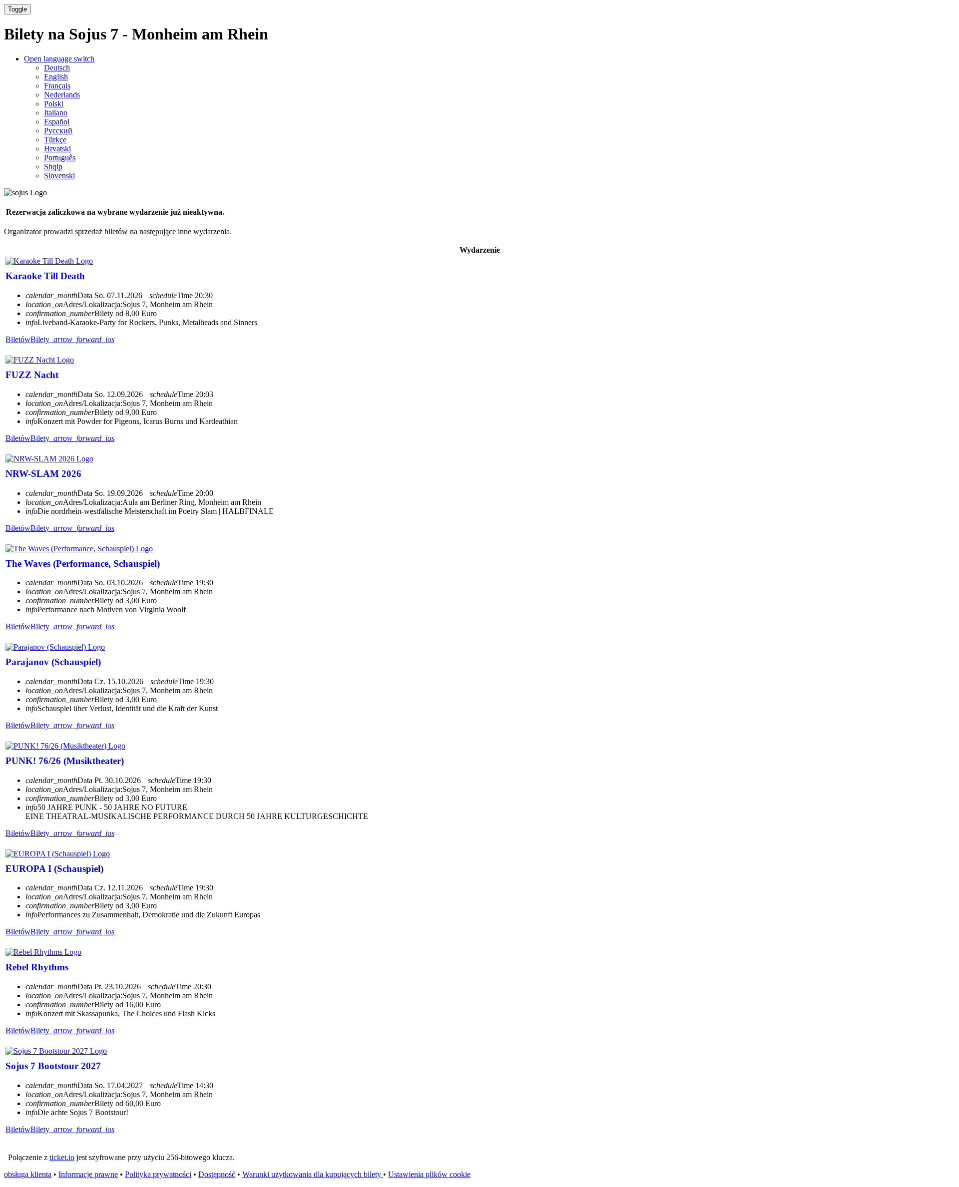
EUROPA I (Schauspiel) (54, 868)
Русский (58, 130)
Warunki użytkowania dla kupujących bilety (312, 1174)
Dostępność (216, 1174)
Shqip (53, 166)
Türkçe (55, 139)
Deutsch (57, 67)
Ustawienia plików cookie (429, 1174)
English (56, 76)
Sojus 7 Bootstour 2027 (53, 1066)
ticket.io (61, 1157)
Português (59, 157)
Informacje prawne (88, 1174)
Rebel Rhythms (36, 967)
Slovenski (59, 175)
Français (57, 85)
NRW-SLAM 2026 (43, 473)
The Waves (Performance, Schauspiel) (82, 563)
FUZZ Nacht (31, 375)
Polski (53, 103)
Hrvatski (57, 148)
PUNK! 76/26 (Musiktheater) (64, 761)
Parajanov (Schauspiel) (53, 662)
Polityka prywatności (158, 1174)
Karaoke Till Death (45, 276)
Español (56, 121)
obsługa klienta (27, 1174)
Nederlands (62, 94)
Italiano (55, 112)
